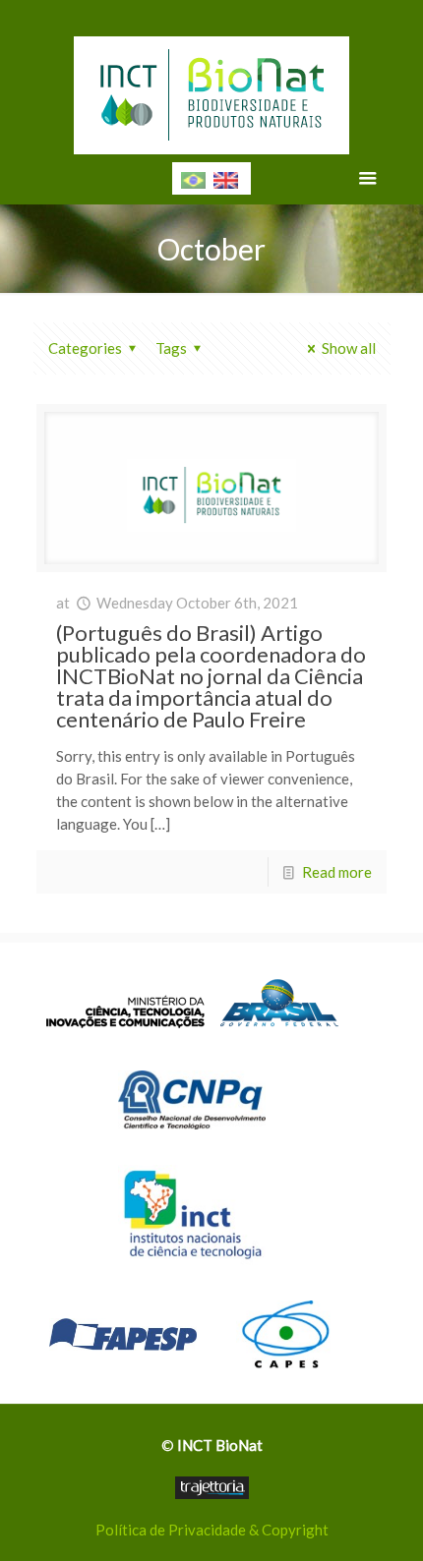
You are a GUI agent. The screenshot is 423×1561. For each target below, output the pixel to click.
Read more (337, 872)
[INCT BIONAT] (212, 88)
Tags (171, 348)
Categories (85, 348)
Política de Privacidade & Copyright (212, 1529)
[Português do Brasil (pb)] (193, 178)
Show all (349, 348)
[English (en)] (225, 178)
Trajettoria (212, 1487)
